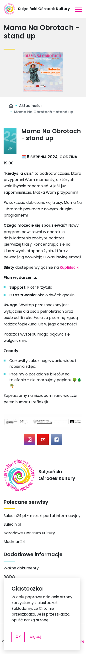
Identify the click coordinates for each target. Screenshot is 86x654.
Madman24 (14, 541)
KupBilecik (69, 267)
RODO (9, 576)
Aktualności (30, 105)
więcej (35, 636)
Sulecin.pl (12, 524)
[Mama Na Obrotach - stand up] (43, 72)
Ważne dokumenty (21, 568)
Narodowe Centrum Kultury (29, 533)
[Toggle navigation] (78, 8)
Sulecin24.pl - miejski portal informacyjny (42, 515)
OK (18, 636)
